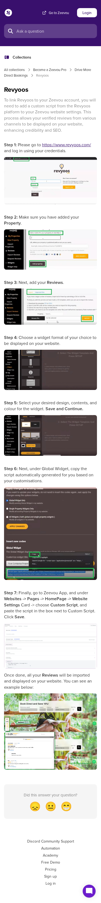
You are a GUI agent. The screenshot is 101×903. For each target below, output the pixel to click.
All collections (14, 69)
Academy (50, 855)
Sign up (50, 876)
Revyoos (42, 75)
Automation (50, 848)
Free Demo (50, 862)
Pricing (50, 869)
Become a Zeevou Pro (49, 69)
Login (87, 12)
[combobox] (55, 31)
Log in (51, 883)
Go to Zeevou (59, 13)
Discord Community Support (50, 841)
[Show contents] (8, 57)
